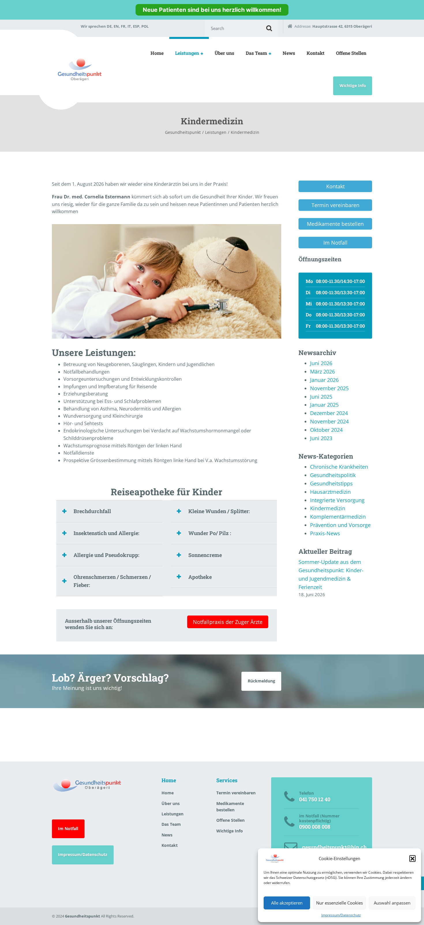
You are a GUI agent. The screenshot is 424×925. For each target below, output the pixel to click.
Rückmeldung (261, 681)
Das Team (256, 53)
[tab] (109, 511)
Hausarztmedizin (330, 491)
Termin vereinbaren (236, 792)
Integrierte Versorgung (337, 500)
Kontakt (315, 53)
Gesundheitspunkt (82, 916)
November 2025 (329, 388)
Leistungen (187, 53)
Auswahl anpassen (392, 903)
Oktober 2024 (326, 429)
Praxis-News (325, 533)
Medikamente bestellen (230, 807)
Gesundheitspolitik (333, 475)
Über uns (224, 53)
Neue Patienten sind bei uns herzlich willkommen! (212, 9)
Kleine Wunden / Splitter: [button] (219, 511)
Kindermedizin (327, 508)
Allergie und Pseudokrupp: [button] (106, 554)
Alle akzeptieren (287, 903)
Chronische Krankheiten (339, 466)
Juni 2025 (321, 396)
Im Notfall (68, 828)
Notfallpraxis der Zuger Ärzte (227, 621)
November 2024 (329, 421)
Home (157, 53)
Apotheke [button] (200, 576)
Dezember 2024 (329, 413)
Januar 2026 (324, 379)
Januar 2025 (324, 404)
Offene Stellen (351, 53)
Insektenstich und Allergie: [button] (106, 533)
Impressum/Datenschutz (341, 915)
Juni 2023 (321, 438)
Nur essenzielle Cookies (339, 903)
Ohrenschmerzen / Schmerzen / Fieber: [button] (112, 581)
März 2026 (322, 371)
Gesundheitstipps (331, 483)
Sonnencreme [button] (205, 554)
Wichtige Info (352, 85)
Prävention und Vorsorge (340, 524)
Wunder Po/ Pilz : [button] (209, 533)
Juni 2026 (321, 363)
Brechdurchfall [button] (92, 511)
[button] (412, 858)
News (289, 53)
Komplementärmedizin (338, 516)
